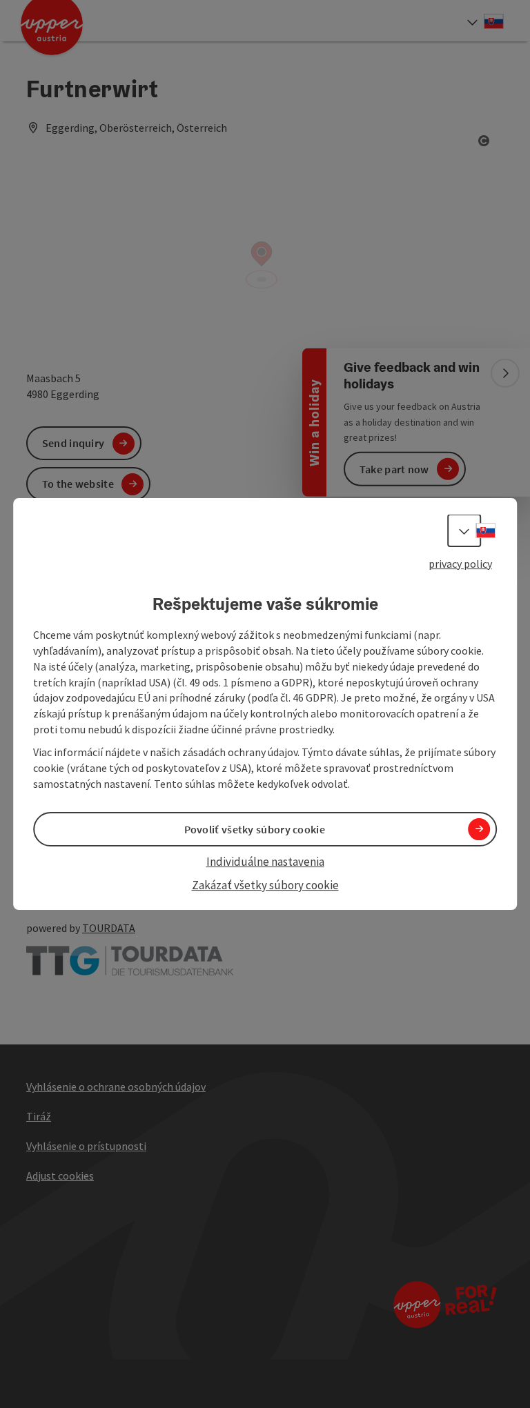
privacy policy (460, 564)
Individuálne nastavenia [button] (265, 861)
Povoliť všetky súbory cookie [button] (254, 829)
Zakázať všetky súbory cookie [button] (265, 885)
